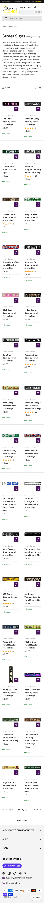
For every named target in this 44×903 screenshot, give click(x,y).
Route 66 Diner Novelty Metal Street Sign (9, 692)
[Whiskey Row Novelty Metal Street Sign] (10, 199)
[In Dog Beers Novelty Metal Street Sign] (32, 295)
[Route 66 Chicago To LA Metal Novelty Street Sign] (32, 483)
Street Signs (13, 26)
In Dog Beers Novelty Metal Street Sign (31, 313)
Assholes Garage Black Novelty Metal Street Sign (32, 405)
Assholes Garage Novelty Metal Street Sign (32, 121)
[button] (34, 7)
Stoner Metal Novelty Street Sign (9, 169)
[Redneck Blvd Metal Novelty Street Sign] (32, 435)
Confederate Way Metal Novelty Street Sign (10, 265)
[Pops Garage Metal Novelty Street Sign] (10, 387)
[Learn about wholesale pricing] (39, 12)
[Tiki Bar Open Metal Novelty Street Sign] (32, 626)
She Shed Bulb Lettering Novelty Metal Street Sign (31, 739)
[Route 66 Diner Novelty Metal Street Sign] (10, 674)
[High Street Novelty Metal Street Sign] (10, 339)
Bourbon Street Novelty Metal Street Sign (31, 358)
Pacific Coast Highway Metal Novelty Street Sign (31, 787)
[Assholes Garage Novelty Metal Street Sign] (32, 103)
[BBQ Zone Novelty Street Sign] (10, 579)
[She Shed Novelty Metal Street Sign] (10, 103)
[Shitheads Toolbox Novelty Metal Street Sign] (32, 579)
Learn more (38, 1)
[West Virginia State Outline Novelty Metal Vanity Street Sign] (10, 483)
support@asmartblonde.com (19, 878)
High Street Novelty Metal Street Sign (9, 358)
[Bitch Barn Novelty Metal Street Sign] (10, 295)
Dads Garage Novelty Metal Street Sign (9, 552)
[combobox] (22, 18)
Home (4, 26)
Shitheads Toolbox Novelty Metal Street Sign (32, 597)
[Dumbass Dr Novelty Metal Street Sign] (32, 247)
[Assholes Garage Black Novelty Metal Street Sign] (32, 387)
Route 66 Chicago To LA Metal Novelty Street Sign (31, 503)
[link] (9, 809)
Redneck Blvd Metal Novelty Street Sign (31, 453)
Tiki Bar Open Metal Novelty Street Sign (31, 645)
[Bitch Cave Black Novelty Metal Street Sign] (32, 674)
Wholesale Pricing (26, 12)
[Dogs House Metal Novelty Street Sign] (10, 767)
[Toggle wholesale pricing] (35, 12)
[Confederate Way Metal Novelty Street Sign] (10, 247)
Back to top (22, 820)
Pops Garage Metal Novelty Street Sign (9, 405)
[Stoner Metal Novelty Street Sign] (10, 151)
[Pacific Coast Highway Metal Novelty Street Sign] (32, 767)
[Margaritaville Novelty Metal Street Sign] (32, 199)
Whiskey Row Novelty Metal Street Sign (9, 217)
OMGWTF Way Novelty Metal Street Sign (9, 453)
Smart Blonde (12, 897)
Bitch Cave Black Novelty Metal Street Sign (32, 692)
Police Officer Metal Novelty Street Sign (9, 645)
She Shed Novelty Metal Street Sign (9, 121)
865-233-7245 (13, 883)
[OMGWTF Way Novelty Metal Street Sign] (10, 435)
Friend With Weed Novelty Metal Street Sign (10, 737)
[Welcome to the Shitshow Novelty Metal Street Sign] (32, 534)
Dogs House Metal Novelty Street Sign (9, 785)
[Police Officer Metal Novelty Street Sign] (10, 626)
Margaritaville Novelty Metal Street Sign (31, 217)
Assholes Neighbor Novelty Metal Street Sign (32, 169)
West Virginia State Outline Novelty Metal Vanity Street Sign (9, 504)
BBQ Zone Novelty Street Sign (9, 597)
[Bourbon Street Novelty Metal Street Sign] (32, 339)
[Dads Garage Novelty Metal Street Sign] (10, 534)
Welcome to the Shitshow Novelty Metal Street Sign (32, 552)
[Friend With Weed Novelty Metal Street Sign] (10, 719)
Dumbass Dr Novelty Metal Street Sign (31, 265)
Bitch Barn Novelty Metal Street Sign (9, 313)
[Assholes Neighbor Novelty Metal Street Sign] (32, 151)
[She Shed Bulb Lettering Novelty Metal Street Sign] (32, 719)
